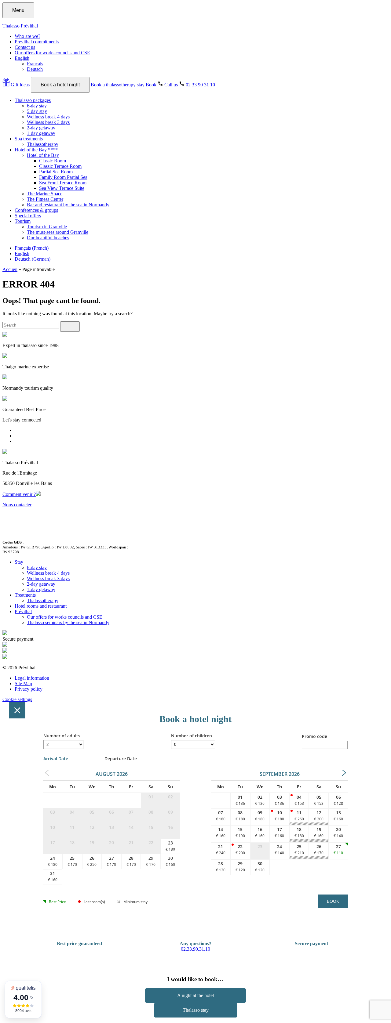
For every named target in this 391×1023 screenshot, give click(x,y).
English (22, 58)
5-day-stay (37, 111)
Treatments (25, 595)
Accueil (9, 269)
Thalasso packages (33, 100)
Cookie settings (17, 699)
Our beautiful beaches (48, 237)
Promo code (314, 736)
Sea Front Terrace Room (62, 182)
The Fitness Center (45, 199)
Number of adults (61, 736)
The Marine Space (44, 193)
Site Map (23, 683)
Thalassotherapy (42, 144)
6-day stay (37, 105)
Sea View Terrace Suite (61, 188)
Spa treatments (29, 138)
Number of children (191, 736)
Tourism (23, 221)
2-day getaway (41, 127)
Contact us (25, 47)
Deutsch (35, 69)
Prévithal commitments (37, 41)
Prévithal (23, 611)
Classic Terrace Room (60, 166)
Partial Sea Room (56, 171)
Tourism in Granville (47, 226)
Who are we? (27, 36)
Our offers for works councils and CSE (52, 52)
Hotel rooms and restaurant (41, 606)
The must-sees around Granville (57, 232)
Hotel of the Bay (43, 155)
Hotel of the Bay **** (36, 149)
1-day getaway (41, 133)
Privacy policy (28, 689)
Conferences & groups (36, 210)
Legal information (32, 678)
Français (35, 63)
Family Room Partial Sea (63, 177)
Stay (19, 562)
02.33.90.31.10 (195, 949)
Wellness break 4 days (48, 116)
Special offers (28, 215)
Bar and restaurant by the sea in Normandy (68, 204)
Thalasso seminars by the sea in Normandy (68, 622)
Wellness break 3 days (48, 122)
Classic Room (52, 160)
